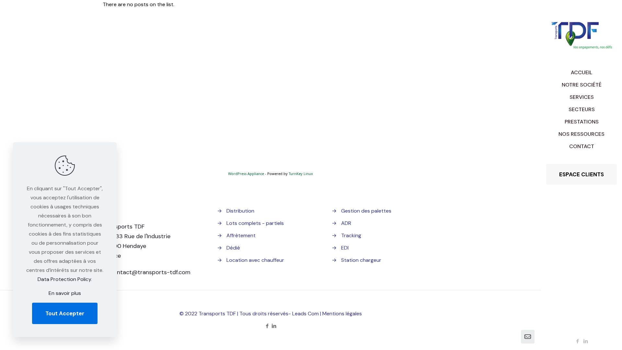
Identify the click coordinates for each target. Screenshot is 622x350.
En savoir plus (65, 293)
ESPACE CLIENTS (581, 174)
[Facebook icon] (577, 341)
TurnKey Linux (301, 173)
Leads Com (305, 313)
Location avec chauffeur (255, 260)
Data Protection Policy (64, 279)
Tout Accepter (64, 313)
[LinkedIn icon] (585, 341)
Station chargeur (361, 260)
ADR (346, 223)
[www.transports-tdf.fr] (581, 33)
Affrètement (241, 235)
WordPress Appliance (246, 173)
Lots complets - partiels (255, 223)
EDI (345, 247)
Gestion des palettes (366, 210)
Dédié (233, 247)
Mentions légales (342, 313)
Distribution (240, 210)
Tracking (351, 235)
